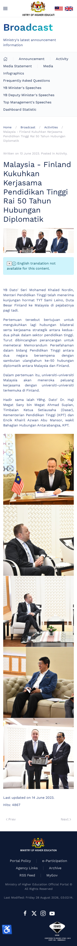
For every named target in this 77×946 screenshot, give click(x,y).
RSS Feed (27, 875)
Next (65, 819)
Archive (55, 868)
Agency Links (27, 868)
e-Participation (54, 861)
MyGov (52, 875)
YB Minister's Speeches (22, 88)
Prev (12, 819)
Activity (62, 59)
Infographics (13, 73)
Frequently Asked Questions (26, 81)
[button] (5, 8)
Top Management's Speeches (27, 102)
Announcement (31, 59)
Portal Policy (20, 861)
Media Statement (17, 66)
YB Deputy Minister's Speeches (28, 95)
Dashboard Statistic (19, 109)
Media (48, 66)
